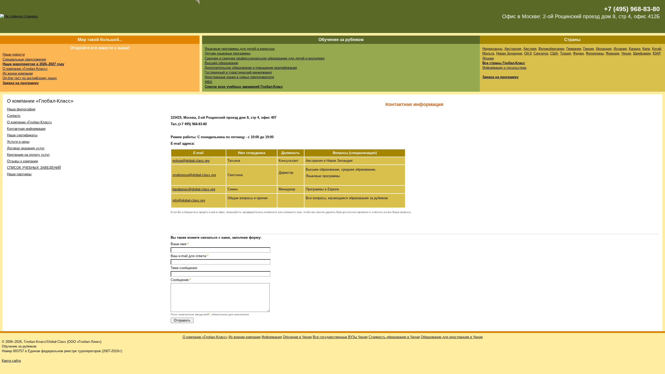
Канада (634, 49)
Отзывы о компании (22, 161)
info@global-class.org (188, 200)
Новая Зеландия (509, 53)
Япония (488, 58)
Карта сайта (11, 361)
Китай (656, 49)
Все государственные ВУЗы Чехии (340, 337)
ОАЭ (527, 53)
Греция (588, 49)
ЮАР (656, 53)
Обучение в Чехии (297, 337)
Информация (272, 337)
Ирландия (603, 49)
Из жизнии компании (245, 337)
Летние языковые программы (227, 53)
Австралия (512, 49)
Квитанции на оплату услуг (28, 155)
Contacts (14, 116)
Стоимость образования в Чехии (394, 337)
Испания (620, 49)
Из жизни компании (18, 73)
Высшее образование (221, 63)
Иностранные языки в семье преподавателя (239, 77)
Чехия (626, 53)
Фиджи (578, 53)
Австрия (529, 49)
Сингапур (541, 53)
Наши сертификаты (22, 135)
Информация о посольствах (504, 68)
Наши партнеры (19, 174)
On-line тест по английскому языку (30, 78)
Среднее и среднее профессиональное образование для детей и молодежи (264, 58)
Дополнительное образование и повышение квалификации (251, 68)
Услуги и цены (18, 142)
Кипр (646, 49)
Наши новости (14, 54)
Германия (573, 49)
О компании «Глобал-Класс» (25, 69)
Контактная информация (26, 129)
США (554, 53)
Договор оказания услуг (26, 148)
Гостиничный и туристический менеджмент (238, 72)
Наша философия (21, 109)
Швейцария (642, 53)
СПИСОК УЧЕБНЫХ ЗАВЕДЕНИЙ (34, 168)
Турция (565, 53)
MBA (208, 82)
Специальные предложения (24, 59)
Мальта (488, 53)
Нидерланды (492, 49)
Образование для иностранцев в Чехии (452, 337)
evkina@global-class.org (190, 161)
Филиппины (595, 53)
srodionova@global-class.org (194, 175)
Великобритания (551, 49)
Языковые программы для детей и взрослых (240, 49)
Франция (612, 53)
